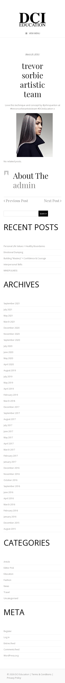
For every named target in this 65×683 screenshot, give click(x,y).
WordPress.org (11, 655)
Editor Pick (9, 567)
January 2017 (10, 461)
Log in (7, 637)
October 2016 (10, 480)
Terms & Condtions (41, 674)
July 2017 (8, 425)
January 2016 (10, 516)
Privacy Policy (14, 677)
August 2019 (10, 370)
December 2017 (11, 407)
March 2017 (9, 449)
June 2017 (8, 431)
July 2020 (8, 346)
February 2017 (11, 455)
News (6, 586)
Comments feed (11, 649)
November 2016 (12, 474)
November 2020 (12, 333)
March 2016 (9, 504)
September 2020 (12, 340)
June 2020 (8, 352)
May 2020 (8, 358)
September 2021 (12, 303)
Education (8, 573)
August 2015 (10, 528)
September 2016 (12, 486)
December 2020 (11, 327)
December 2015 (11, 522)
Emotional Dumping (13, 252)
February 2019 (11, 394)
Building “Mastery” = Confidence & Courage (25, 258)
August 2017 (10, 419)
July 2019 (8, 376)
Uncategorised (11, 598)
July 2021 (8, 309)
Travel (7, 592)
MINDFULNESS (10, 270)
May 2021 (8, 315)
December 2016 (11, 467)
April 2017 (9, 443)
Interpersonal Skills (13, 264)
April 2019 (9, 388)
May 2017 (8, 437)
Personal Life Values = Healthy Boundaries (24, 246)
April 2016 (9, 498)
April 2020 (9, 364)
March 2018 (9, 400)
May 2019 (8, 382)
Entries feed (9, 643)
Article (7, 561)
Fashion (7, 580)
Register (8, 631)
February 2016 (11, 510)
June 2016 (8, 492)
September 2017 (12, 413)
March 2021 (9, 321)
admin (24, 185)
